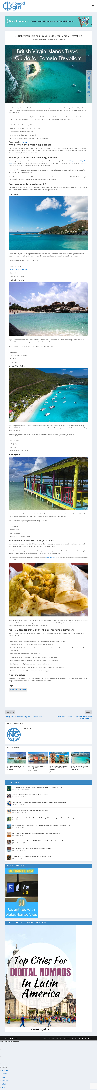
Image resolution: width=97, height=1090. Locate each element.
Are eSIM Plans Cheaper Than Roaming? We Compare (30, 810)
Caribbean (62, 40)
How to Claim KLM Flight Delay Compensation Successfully (31, 848)
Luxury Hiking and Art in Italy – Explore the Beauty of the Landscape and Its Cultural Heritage (43, 818)
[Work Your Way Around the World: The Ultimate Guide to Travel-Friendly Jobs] (9, 842)
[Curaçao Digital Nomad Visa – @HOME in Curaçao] (38, 758)
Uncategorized (25, 789)
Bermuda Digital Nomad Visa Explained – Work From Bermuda (79, 768)
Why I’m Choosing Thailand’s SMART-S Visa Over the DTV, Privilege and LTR (37, 787)
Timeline (66, 1038)
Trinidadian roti (50, 558)
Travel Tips (23, 797)
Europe (22, 804)
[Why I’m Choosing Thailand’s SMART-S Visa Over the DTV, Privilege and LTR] (9, 788)
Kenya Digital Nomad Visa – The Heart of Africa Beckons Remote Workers (36, 833)
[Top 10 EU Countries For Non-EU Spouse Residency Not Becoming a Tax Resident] (9, 803)
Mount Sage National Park (18, 269)
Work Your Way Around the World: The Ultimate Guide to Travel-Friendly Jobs (38, 841)
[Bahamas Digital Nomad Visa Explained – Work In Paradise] (16, 758)
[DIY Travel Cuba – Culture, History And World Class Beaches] (59, 758)
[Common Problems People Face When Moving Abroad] (9, 796)
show (24, 142)
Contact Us (73, 1038)
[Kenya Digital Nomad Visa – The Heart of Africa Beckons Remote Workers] (9, 834)
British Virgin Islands (18, 690)
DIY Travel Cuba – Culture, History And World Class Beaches (58, 768)
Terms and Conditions (55, 1038)
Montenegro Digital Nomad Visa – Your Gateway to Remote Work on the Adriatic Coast (41, 825)
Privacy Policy (43, 1038)
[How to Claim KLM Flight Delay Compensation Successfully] (9, 849)
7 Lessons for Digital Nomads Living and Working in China (31, 856)
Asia (21, 858)
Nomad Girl (43, 40)
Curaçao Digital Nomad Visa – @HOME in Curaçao (37, 767)
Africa (21, 835)
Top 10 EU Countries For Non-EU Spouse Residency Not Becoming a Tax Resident (39, 802)
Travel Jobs (23, 843)
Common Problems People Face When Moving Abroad (30, 795)
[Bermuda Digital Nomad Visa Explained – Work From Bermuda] (80, 758)
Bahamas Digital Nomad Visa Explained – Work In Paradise (15, 768)
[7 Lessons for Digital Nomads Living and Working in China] (9, 857)
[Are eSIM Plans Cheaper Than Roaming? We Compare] (9, 811)
